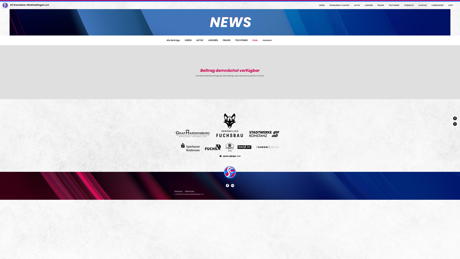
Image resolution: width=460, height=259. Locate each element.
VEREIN (188, 40)
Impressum (178, 191)
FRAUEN (226, 40)
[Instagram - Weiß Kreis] (232, 185)
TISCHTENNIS (241, 40)
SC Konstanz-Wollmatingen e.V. (30, 5)
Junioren (267, 40)
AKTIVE (199, 40)
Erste (255, 40)
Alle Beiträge (173, 40)
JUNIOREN (213, 40)
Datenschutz (189, 191)
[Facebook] (455, 118)
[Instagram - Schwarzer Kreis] (455, 124)
